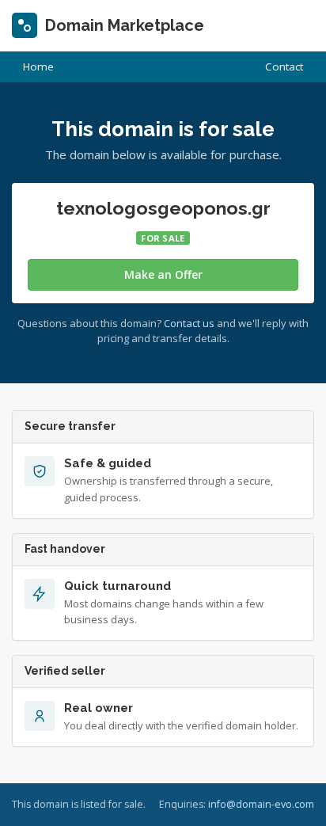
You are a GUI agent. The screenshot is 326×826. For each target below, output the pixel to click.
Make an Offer (163, 274)
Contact (284, 66)
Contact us (189, 323)
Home (38, 66)
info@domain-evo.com (261, 804)
